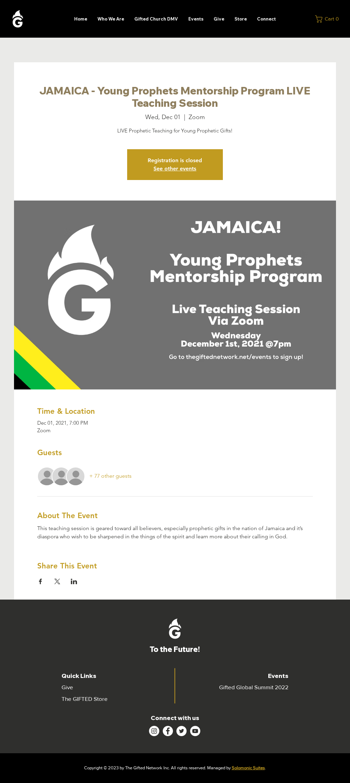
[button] (328, 19)
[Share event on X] (57, 581)
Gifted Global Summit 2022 (253, 687)
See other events (174, 168)
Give (67, 687)
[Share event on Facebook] (40, 581)
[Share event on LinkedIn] (74, 581)
